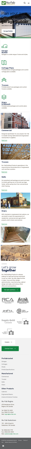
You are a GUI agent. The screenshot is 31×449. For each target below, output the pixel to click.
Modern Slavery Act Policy (11, 442)
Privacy (20, 440)
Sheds (3, 367)
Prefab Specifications (8, 369)
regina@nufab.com (10, 414)
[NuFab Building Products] (8, 3)
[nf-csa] (22, 314)
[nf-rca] (8, 304)
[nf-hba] (8, 335)
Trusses (4, 379)
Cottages (4, 364)
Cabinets (4, 391)
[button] (4, 140)
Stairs (3, 384)
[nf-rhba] (23, 325)
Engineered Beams (7, 394)
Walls (3, 382)
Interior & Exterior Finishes (9, 397)
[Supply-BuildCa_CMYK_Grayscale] (8, 323)
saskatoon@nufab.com (11, 434)
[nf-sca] (23, 304)
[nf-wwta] (8, 314)
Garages (4, 361)
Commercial (5, 376)
